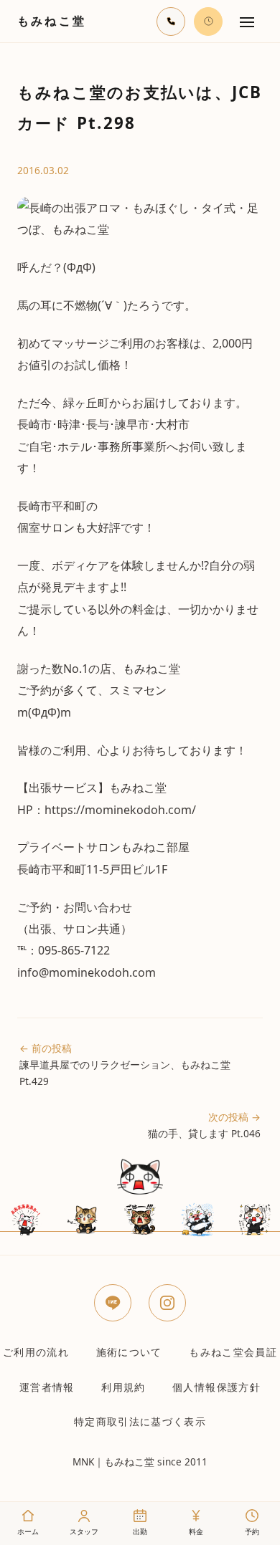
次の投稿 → (204, 1125)
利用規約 (123, 1387)
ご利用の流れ (36, 1352)
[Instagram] (167, 1302)
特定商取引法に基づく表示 (140, 1421)
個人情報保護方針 (216, 1387)
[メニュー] (247, 21)
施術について (129, 1352)
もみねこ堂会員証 (233, 1352)
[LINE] (112, 1302)
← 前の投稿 (124, 1064)
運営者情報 (47, 1387)
